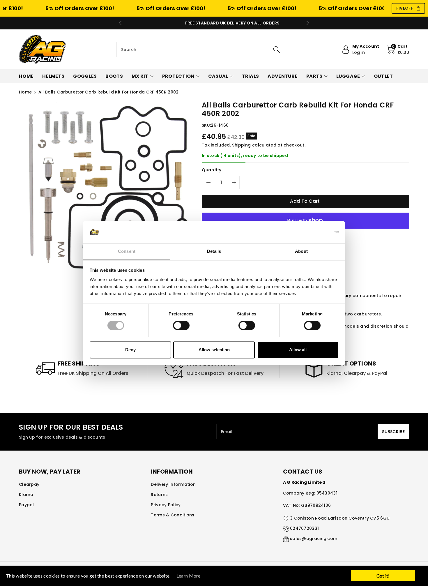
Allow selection (214, 349)
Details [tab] (214, 251)
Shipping (241, 145)
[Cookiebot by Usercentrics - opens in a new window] (313, 232)
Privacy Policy (166, 505)
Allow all (298, 349)
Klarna (26, 494)
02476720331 (304, 528)
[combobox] (202, 49)
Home (25, 92)
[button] (398, 49)
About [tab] (301, 251)
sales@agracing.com (313, 538)
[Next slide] (307, 23)
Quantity (212, 170)
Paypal (26, 505)
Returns (159, 494)
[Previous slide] (120, 23)
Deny (130, 349)
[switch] (181, 325)
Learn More (188, 575)
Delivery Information (173, 484)
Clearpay (29, 484)
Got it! (383, 575)
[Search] (276, 49)
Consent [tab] (126, 251)
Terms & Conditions (172, 515)
